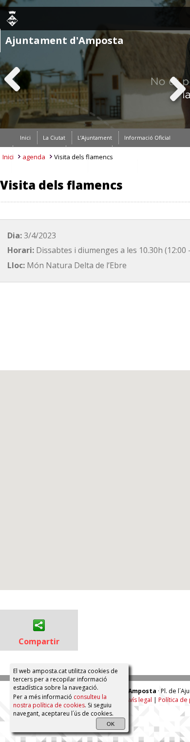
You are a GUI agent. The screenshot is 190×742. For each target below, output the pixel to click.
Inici (8, 156)
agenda (33, 156)
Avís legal (139, 700)
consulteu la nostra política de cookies (60, 701)
